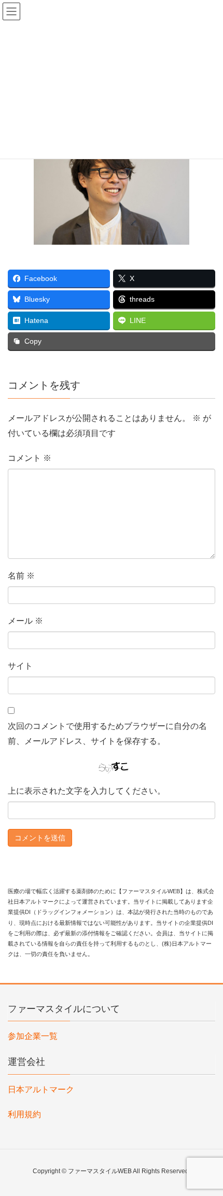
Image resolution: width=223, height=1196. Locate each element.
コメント (29, 458)
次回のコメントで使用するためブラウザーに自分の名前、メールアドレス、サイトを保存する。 (107, 733)
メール (25, 620)
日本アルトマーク (41, 1089)
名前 (21, 575)
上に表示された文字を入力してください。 (86, 790)
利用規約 (24, 1114)
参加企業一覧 (33, 1036)
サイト (20, 666)
